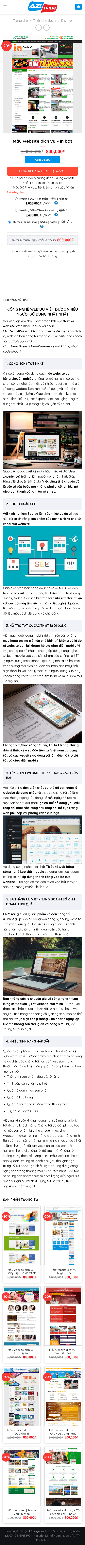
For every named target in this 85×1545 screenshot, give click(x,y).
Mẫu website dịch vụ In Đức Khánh (21, 1431)
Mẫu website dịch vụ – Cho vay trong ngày (63, 1431)
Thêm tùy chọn (16, 192)
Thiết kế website (44, 21)
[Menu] (5, 7)
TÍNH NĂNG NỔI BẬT (15, 299)
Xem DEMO (42, 159)
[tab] (42, 300)
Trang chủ (20, 21)
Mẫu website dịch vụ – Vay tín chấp (22, 1511)
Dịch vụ (66, 21)
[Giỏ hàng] (78, 7)
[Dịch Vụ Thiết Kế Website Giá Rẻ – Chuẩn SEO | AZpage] (42, 7)
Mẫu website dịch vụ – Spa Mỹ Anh (22, 1351)
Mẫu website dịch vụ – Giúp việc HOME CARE (22, 1271)
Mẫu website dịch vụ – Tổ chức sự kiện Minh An (63, 1511)
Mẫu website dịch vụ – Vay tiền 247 (63, 1351)
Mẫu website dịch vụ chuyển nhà (63, 1271)
